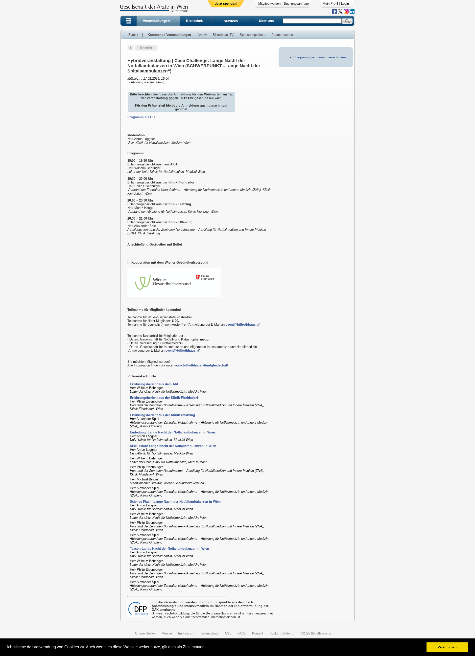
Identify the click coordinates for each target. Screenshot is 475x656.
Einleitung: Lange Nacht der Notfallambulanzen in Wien (172, 432)
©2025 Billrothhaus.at (316, 633)
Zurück (133, 35)
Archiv (202, 35)
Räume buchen (282, 35)
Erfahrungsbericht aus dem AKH (154, 384)
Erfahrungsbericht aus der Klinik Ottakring (162, 415)
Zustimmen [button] (447, 647)
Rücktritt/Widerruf (281, 633)
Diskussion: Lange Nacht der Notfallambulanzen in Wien (173, 446)
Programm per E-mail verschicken (319, 57)
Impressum (186, 633)
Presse (167, 633)
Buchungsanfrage (296, 3)
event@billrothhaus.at (242, 324)
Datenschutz (209, 633)
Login (345, 3)
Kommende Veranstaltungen (169, 35)
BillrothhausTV (223, 35)
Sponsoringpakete (252, 35)
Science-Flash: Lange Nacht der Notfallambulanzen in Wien (175, 501)
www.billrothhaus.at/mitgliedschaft (201, 365)
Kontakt (257, 633)
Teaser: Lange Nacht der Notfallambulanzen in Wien (169, 548)
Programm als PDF (142, 117)
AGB (228, 633)
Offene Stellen (145, 633)
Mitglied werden (269, 3)
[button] (207, 647)
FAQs (242, 633)
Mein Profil (330, 3)
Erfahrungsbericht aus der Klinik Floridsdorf (164, 398)
